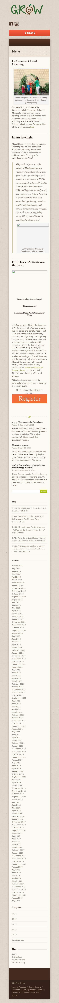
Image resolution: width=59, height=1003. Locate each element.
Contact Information (31, 992)
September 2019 (19, 777)
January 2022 (17, 718)
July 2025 (16, 602)
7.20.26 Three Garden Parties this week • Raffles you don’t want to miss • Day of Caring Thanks (28, 530)
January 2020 (17, 771)
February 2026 (18, 582)
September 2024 (19, 630)
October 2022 (18, 695)
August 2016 (17, 867)
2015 (14, 913)
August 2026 (17, 565)
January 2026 (17, 585)
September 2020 (19, 757)
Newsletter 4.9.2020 (20, 445)
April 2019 (16, 782)
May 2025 (16, 608)
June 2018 (16, 805)
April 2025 (16, 611)
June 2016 (16, 872)
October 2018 (18, 793)
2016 (14, 919)
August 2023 (17, 667)
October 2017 (18, 827)
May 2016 (16, 875)
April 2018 (16, 810)
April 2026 (16, 577)
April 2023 (16, 678)
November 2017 (19, 825)
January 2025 (17, 619)
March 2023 (17, 681)
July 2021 (16, 732)
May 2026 (16, 574)
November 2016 (19, 858)
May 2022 (16, 706)
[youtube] (16, 25)
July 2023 (16, 670)
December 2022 (19, 689)
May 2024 (16, 641)
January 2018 (17, 819)
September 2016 (19, 864)
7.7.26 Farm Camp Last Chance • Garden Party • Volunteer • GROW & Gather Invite (29, 539)
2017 (14, 924)
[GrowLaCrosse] (29, 10)
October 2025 (18, 594)
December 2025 (19, 588)
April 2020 (16, 768)
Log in (14, 954)
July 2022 (16, 701)
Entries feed (17, 957)
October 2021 (18, 723)
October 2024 (18, 627)
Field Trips (16, 990)
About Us (22, 987)
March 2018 (17, 813)
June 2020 (16, 765)
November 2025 (19, 591)
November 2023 (19, 658)
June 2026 (16, 571)
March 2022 (17, 712)
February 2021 (18, 743)
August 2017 (17, 833)
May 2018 (16, 808)
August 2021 (17, 729)
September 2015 (19, 895)
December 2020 (19, 748)
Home (14, 987)
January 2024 (17, 653)
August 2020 (17, 760)
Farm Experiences (29, 990)
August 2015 (17, 898)
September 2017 (19, 830)
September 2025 (19, 596)
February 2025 (18, 616)
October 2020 (18, 754)
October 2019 (18, 774)
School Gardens (35, 987)
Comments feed (18, 959)
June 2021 (16, 734)
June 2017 (16, 839)
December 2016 (19, 855)
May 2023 (16, 675)
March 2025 (17, 613)
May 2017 (16, 841)
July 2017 (16, 836)
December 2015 (19, 886)
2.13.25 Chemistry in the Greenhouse (27, 422)
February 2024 (18, 650)
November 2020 (19, 751)
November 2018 (19, 791)
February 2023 (18, 684)
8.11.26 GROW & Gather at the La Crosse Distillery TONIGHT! (29, 509)
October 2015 (18, 892)
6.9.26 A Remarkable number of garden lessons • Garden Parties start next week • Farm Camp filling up (28, 549)
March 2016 (17, 881)
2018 (14, 929)
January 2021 (17, 746)
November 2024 (19, 625)
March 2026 (17, 579)
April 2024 (16, 644)
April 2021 (16, 737)
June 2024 (16, 639)
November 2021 (19, 720)
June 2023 (16, 672)
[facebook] (11, 25)
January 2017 (17, 853)
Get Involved (16, 992)
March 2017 (17, 847)
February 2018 (18, 816)
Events (40, 990)
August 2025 (17, 599)
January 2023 (17, 686)
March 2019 (17, 785)
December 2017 (19, 822)
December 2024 (19, 622)
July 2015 (16, 900)
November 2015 (19, 889)
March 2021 (17, 740)
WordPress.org (18, 962)
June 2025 (16, 605)
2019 (14, 934)
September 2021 (19, 726)
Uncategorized (18, 940)
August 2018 (17, 799)
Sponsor (15, 995)
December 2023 (19, 656)
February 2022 (18, 715)
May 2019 (16, 779)
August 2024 (17, 633)
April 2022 (16, 709)
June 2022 (16, 703)
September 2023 (19, 664)
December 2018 (19, 788)
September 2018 (19, 796)
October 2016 (18, 861)
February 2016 (18, 884)
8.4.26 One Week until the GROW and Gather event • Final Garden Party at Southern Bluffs (27, 519)
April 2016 (16, 878)
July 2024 (16, 636)
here (32, 127)
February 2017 (18, 850)
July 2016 (16, 870)
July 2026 (16, 568)
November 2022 (19, 692)
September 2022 (19, 698)
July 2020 (16, 763)
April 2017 (16, 844)
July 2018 (16, 802)
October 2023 (18, 661)
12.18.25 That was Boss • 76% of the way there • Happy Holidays (28, 466)
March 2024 (17, 647)
